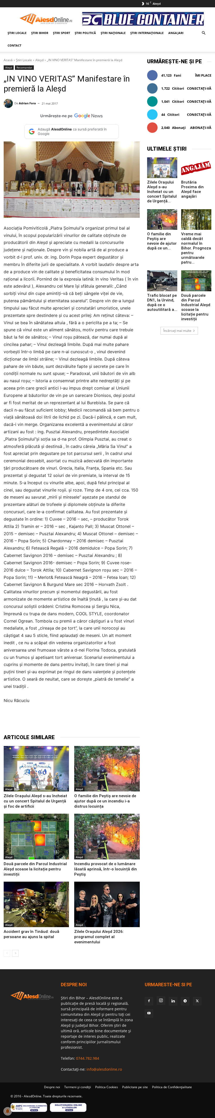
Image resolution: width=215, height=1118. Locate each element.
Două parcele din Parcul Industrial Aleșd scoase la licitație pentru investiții (35, 869)
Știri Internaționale (147, 33)
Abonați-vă (200, 127)
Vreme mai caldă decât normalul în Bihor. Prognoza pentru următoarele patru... (196, 248)
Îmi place (203, 75)
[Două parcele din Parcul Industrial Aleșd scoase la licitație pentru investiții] (36, 836)
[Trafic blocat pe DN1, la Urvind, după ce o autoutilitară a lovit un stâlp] (162, 280)
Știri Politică (85, 33)
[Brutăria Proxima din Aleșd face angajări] (196, 167)
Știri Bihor (39, 33)
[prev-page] (7, 953)
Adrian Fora (27, 103)
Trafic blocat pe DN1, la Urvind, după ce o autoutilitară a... (162, 302)
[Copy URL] (122, 720)
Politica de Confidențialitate (172, 1087)
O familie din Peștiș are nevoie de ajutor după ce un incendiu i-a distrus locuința (105, 801)
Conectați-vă (199, 88)
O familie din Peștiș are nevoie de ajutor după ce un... (162, 241)
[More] (134, 720)
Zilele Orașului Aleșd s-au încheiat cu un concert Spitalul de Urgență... (162, 191)
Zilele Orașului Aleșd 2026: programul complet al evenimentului (99, 936)
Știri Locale (17, 33)
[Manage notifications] (7, 1111)
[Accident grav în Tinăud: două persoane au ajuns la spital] (36, 904)
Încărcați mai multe (177, 330)
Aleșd (39, 60)
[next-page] (15, 953)
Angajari (176, 33)
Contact (14, 45)
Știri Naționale (113, 33)
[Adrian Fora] (9, 103)
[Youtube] (149, 1013)
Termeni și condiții (77, 1087)
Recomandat (24, 67)
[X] (62, 720)
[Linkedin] (98, 720)
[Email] (110, 720)
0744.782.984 (87, 1058)
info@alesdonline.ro (104, 1069)
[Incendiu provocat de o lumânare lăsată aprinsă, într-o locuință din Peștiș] (106, 836)
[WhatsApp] (86, 720)
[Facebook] (50, 720)
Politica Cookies (106, 1087)
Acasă (8, 60)
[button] (203, 33)
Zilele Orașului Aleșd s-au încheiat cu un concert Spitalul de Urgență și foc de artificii (35, 801)
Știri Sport (61, 33)
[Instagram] (161, 1000)
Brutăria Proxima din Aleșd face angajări (192, 189)
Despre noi (52, 1087)
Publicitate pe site (135, 1087)
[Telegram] (74, 720)
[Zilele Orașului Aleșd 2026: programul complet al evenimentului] (106, 904)
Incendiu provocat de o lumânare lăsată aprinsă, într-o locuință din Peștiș (105, 869)
